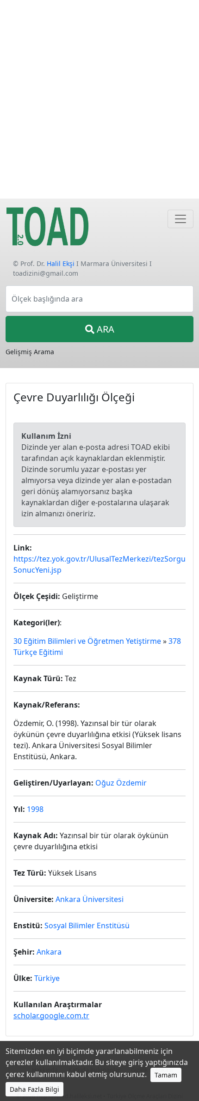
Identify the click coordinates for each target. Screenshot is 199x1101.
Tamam (166, 1075)
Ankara (49, 952)
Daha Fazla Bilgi (34, 1089)
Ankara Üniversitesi (90, 899)
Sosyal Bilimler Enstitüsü (87, 925)
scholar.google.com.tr (51, 1015)
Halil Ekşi (61, 263)
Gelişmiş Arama (30, 351)
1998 (35, 809)
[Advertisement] (99, 99)
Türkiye (47, 978)
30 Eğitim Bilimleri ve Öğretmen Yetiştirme (87, 641)
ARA (104, 329)
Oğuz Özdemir (121, 783)
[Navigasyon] (180, 219)
